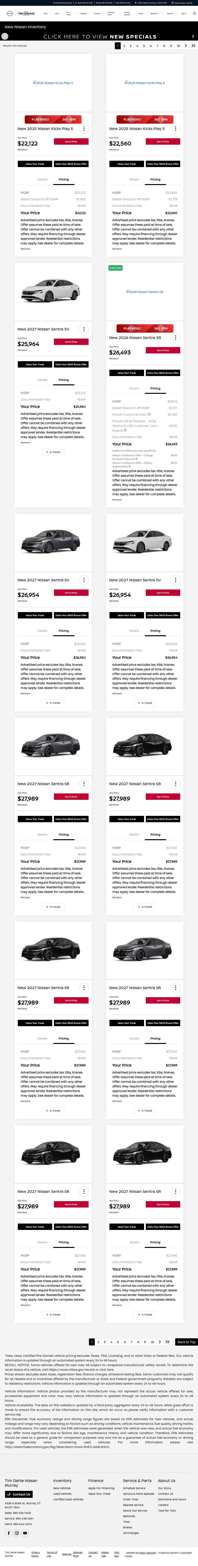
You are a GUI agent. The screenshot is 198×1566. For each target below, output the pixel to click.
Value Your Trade (35, 163)
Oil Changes (131, 1533)
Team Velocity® (147, 1552)
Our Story (164, 1488)
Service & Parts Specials (138, 1494)
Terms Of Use (52, 1554)
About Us (166, 1480)
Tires (126, 1522)
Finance (95, 1480)
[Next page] (193, 36)
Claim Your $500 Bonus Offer (71, 163)
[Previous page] (4, 36)
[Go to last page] (193, 45)
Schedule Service (134, 1488)
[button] (84, 128)
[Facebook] (9, 1533)
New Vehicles (62, 1488)
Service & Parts (137, 1480)
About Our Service (135, 1510)
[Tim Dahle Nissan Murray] (22, 13)
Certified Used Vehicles (68, 1499)
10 (178, 46)
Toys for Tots (167, 1510)
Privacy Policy (36, 1554)
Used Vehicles (62, 1494)
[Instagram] (17, 1533)
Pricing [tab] (64, 179)
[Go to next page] (185, 45)
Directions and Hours (172, 1499)
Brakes (127, 1527)
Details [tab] (42, 179)
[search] (194, 13)
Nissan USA (105, 1554)
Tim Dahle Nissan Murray (15, 1554)
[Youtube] (25, 1533)
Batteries (129, 1516)
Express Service (133, 1505)
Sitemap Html (78, 1554)
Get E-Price (71, 141)
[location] (135, 3)
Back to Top (186, 1342)
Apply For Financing (101, 1488)
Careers (163, 1505)
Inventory (62, 1480)
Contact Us (21, 1494)
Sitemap (67, 1554)
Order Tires (130, 1499)
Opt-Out (117, 1554)
